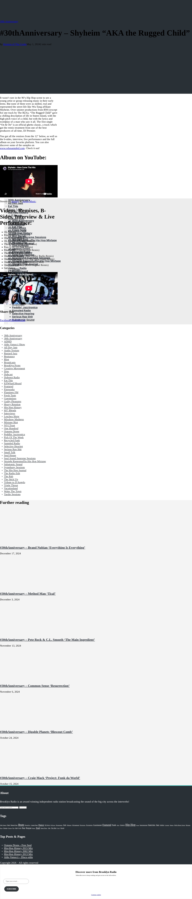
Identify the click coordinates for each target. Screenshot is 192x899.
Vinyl (58, 828)
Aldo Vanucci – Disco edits (18, 857)
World (62, 828)
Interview (151, 825)
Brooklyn (27, 825)
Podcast (10, 828)
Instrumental (144, 825)
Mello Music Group (179, 825)
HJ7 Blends (19, 236)
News (1, 828)
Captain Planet (34, 825)
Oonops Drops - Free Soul (18, 845)
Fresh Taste (19, 229)
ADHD (16, 270)
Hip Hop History (22, 233)
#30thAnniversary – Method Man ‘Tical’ (28, 593)
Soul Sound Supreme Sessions (27, 237)
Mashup (172, 825)
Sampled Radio (21, 310)
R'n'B (19, 828)
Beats (21, 824)
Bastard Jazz (14, 825)
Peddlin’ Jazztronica (25, 307)
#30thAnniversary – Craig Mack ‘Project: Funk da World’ (40, 778)
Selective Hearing (23, 313)
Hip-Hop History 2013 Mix (18, 854)
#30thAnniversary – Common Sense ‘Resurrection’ (35, 685)
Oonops (5, 828)
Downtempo (59, 825)
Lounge (167, 825)
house (137, 825)
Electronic (83, 825)
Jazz (157, 825)
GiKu (118, 825)
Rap (23, 828)
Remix (33, 828)
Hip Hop (130, 824)
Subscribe (11, 889)
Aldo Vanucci (3, 825)
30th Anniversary (9, 21)
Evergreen (89, 825)
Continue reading (96, 895)
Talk (49, 828)
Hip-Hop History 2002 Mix (18, 851)
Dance (41, 825)
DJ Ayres (47, 825)
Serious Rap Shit (22, 316)
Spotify (15, 201)
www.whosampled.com (12, 148)
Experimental (97, 825)
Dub (64, 825)
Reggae (29, 828)
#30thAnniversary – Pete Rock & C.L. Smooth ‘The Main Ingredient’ (47, 639)
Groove (122, 825)
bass (8, 825)
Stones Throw (44, 828)
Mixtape (188, 825)
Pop (13, 828)
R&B (16, 828)
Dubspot (69, 825)
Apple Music (29, 201)
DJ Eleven (52, 825)
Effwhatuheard (75, 825)
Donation (11, 307)
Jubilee (162, 825)
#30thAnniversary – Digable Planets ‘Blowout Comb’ (36, 732)
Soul (38, 828)
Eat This (13, 206)
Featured (106, 824)
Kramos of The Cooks (15, 44)
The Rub (53, 828)
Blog (11, 322)
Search (23, 807)
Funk (114, 825)
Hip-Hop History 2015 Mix (18, 848)
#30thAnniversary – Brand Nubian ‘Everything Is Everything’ (42, 547)
